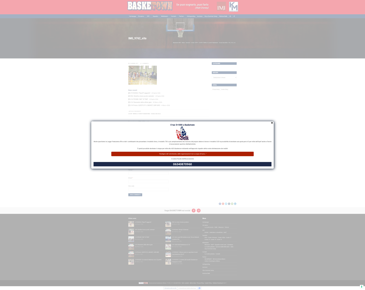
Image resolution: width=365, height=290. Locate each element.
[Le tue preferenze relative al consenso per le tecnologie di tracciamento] (361, 286)
